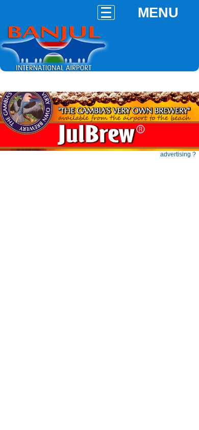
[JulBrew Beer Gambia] (99, 148)
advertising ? (178, 154)
